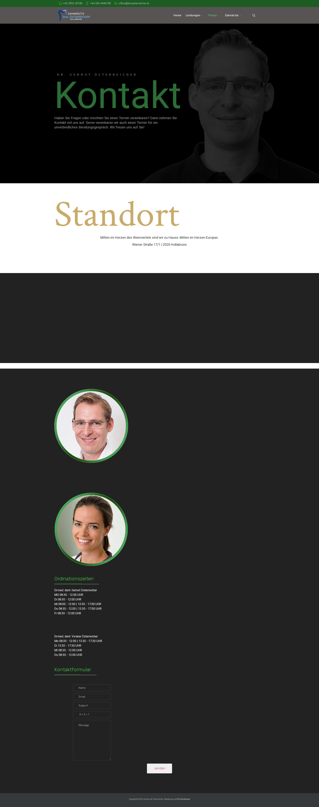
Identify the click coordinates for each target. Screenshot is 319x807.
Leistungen (193, 15)
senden (159, 768)
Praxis (212, 15)
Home (177, 15)
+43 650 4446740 (100, 3)
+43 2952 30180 (72, 3)
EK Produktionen (183, 799)
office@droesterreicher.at (134, 3)
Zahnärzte (232, 15)
